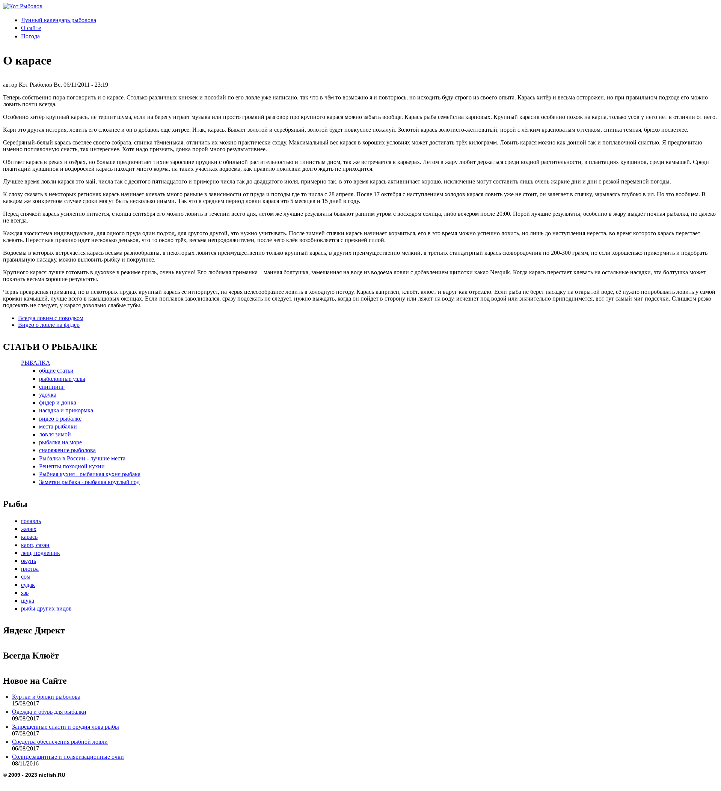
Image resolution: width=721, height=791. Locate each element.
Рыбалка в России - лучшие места (82, 458)
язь (25, 592)
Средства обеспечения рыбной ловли (60, 741)
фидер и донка (57, 402)
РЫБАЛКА (35, 362)
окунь (28, 561)
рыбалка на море (60, 442)
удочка (47, 394)
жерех (28, 529)
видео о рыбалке (60, 418)
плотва (30, 568)
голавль (31, 521)
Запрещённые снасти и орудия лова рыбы (65, 726)
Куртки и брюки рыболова (46, 696)
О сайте (31, 28)
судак (28, 585)
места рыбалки (58, 426)
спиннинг (52, 386)
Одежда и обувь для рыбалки (49, 711)
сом (25, 576)
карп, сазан (35, 545)
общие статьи (56, 370)
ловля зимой (55, 434)
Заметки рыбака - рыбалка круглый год (89, 482)
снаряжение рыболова (67, 450)
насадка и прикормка (66, 410)
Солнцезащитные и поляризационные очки (68, 756)
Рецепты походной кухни (72, 466)
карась (29, 537)
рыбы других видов (46, 608)
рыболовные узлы (62, 379)
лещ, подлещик (40, 553)
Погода (30, 36)
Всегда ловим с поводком (50, 318)
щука (27, 600)
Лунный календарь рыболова (58, 20)
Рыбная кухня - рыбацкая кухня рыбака (89, 474)
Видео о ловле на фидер (49, 325)
